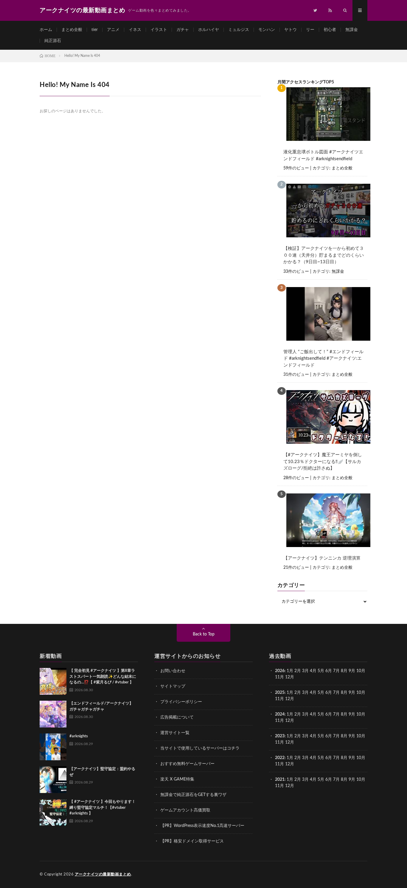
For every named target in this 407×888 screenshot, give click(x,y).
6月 (328, 671)
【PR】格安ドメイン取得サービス (192, 841)
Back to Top (204, 634)
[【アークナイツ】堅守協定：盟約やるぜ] (53, 779)
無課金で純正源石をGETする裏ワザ (193, 795)
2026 (280, 671)
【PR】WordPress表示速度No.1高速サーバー (202, 826)
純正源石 (52, 41)
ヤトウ (290, 30)
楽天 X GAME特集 (177, 779)
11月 (279, 699)
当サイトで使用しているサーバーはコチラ (200, 748)
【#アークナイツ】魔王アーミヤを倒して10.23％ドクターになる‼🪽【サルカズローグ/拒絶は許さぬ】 (322, 462)
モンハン (266, 30)
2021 (280, 780)
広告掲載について (177, 717)
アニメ (113, 30)
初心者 (330, 30)
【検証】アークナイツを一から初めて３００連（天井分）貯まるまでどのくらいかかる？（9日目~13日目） (323, 255)
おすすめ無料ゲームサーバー (187, 764)
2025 (280, 693)
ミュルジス (238, 30)
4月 (313, 671)
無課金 (351, 30)
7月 (336, 671)
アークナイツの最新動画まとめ (103, 874)
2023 (280, 736)
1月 (290, 671)
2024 (280, 714)
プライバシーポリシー (181, 702)
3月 (305, 671)
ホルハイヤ (208, 30)
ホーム (46, 30)
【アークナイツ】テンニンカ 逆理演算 (322, 558)
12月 (289, 699)
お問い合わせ (172, 671)
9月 (352, 693)
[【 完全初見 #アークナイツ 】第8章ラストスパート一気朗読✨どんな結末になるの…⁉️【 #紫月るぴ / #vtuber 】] (53, 681)
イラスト (158, 30)
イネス (135, 30)
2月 (297, 671)
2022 (280, 758)
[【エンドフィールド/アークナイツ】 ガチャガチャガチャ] (53, 714)
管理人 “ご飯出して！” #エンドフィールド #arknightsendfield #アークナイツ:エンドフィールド (323, 358)
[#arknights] (53, 746)
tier (94, 30)
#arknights (78, 736)
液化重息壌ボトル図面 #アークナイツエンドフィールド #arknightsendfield (323, 155)
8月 (344, 671)
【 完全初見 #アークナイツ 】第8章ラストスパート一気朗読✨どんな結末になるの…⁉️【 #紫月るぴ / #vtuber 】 (102, 676)
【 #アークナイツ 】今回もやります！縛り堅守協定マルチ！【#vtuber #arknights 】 (102, 807)
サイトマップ (172, 686)
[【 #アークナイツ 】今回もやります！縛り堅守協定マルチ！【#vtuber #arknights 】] (53, 812)
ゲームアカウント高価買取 (185, 810)
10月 (360, 693)
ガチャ (182, 30)
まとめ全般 (71, 30)
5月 (321, 671)
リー (310, 30)
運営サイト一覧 (174, 733)
